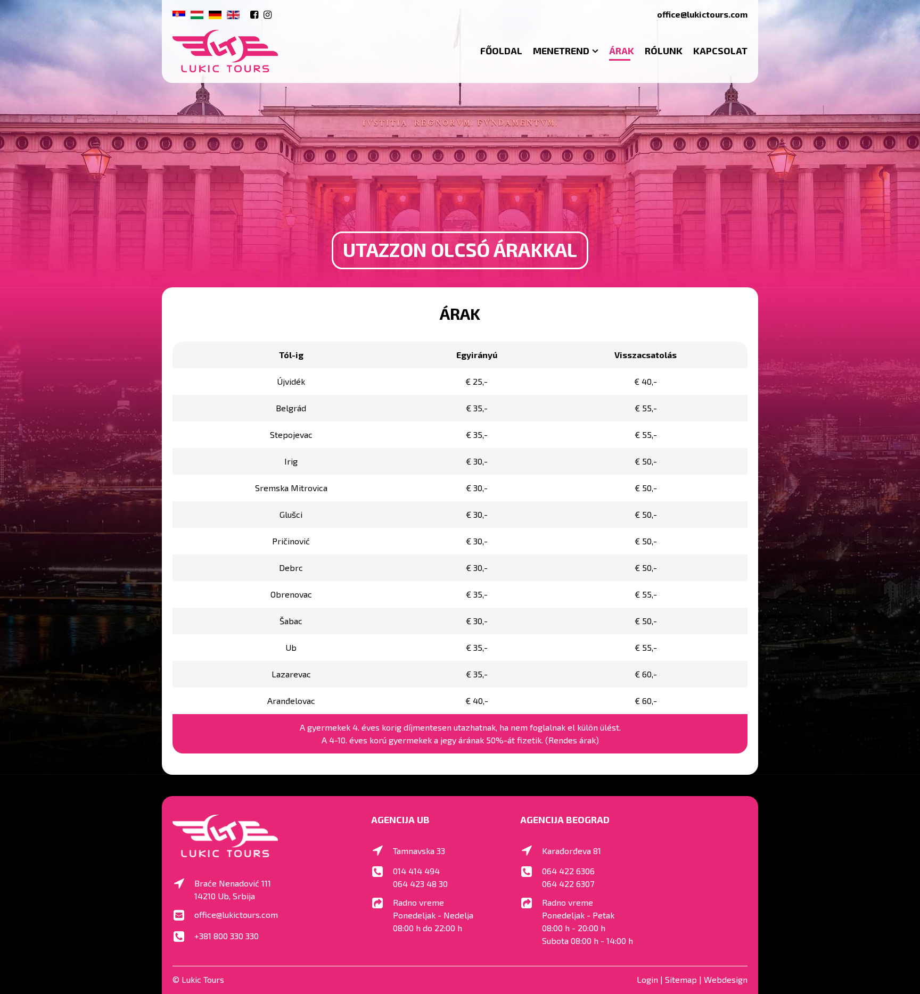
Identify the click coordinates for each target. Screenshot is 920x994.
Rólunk (664, 50)
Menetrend (561, 50)
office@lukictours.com (702, 14)
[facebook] (254, 14)
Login (647, 979)
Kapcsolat (720, 50)
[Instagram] (268, 14)
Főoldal (501, 50)
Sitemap (681, 979)
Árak (621, 50)
